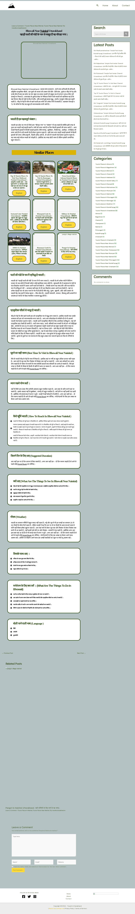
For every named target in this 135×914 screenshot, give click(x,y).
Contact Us (60, 908)
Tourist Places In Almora (103, 164)
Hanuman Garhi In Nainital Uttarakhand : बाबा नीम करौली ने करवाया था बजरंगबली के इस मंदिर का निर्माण (44, 252)
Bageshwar (99, 217)
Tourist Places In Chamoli (103, 174)
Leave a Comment (18, 26)
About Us (52, 908)
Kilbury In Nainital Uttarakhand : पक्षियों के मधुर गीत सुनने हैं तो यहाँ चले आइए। (68, 217)
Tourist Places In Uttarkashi (104, 240)
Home (105, 5)
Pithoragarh (99, 230)
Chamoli (98, 220)
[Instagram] (34, 896)
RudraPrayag (99, 233)
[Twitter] (29, 896)
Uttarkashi (98, 237)
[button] (97, 5)
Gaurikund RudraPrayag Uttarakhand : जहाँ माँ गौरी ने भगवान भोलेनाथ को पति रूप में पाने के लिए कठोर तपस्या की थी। (110, 136)
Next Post (81, 653)
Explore (19, 193)
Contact (126, 5)
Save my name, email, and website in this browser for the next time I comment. (40, 867)
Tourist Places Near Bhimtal (34, 26)
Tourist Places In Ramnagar (104, 201)
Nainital (97, 227)
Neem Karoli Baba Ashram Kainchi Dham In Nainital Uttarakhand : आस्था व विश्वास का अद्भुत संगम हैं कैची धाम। (68, 180)
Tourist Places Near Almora (104, 243)
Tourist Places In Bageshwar (104, 167)
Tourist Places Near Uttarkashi (105, 267)
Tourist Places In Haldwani (104, 177)
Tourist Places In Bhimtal (103, 171)
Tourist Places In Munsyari (104, 191)
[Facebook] (23, 896)
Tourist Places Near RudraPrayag (106, 263)
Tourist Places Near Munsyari (105, 253)
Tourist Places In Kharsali (103, 184)
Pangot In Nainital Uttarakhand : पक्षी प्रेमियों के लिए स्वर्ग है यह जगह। (68, 250)
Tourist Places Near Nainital (53, 26)
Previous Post (7, 653)
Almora (97, 213)
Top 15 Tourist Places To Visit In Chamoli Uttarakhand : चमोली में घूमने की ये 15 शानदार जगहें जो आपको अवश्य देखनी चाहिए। (109, 96)
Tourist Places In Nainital (25, 810)
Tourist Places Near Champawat (106, 250)
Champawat (99, 223)
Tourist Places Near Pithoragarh (106, 260)
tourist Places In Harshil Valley (105, 181)
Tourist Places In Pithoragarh (105, 197)
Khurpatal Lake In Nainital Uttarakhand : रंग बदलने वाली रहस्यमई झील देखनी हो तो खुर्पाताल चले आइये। (43, 218)
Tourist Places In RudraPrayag (105, 207)
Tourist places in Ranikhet (104, 204)
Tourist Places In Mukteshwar (105, 187)
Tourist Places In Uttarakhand (105, 211)
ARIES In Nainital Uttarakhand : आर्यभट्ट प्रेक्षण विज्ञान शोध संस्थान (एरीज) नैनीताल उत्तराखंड (19, 251)
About (115, 5)
